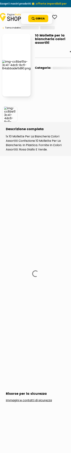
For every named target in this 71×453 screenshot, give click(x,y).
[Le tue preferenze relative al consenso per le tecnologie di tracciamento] (64, 446)
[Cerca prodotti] (38, 18)
